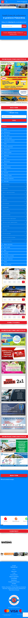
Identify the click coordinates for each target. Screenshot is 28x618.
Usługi (5, 261)
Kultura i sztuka (7, 152)
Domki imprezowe (5, 184)
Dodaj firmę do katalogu (13, 33)
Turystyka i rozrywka (9, 255)
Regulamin (14, 580)
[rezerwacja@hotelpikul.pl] (14, 317)
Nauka (5, 164)
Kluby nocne (4, 199)
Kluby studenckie (5, 203)
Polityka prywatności (14, 582)
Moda (5, 158)
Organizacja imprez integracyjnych (9, 218)
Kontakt (14, 583)
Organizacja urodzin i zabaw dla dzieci (9, 222)
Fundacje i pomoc (8, 138)
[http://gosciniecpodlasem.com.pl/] (9, 299)
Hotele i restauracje (8, 146)
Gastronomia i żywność (9, 140)
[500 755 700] (5, 282)
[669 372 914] (5, 299)
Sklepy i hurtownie (8, 244)
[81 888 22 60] (5, 317)
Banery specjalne (14, 576)
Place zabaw (4, 229)
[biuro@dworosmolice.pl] (14, 282)
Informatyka (7, 149)
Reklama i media (8, 175)
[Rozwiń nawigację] (2, 2)
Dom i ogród (6, 135)
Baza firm (14, 571)
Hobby (5, 143)
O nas (14, 573)
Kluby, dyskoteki (5, 207)
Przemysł (6, 172)
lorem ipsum (5, 518)
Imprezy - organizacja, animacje (8, 192)
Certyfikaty (14, 578)
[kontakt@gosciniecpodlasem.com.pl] (14, 299)
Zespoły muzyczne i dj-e (7, 241)
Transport (6, 253)
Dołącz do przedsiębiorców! (14, 22)
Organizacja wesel (5, 226)
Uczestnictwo (14, 574)
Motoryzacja (7, 161)
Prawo (5, 169)
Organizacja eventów (6, 214)
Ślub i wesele (7, 247)
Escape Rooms (5, 188)
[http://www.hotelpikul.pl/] (9, 317)
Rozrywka (6, 181)
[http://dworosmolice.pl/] (9, 282)
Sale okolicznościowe (6, 233)
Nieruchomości (7, 167)
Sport (5, 250)
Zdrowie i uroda (7, 264)
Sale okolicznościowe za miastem (8, 237)
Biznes (5, 129)
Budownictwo (7, 132)
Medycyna (6, 155)
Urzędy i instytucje (8, 258)
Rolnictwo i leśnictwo (9, 178)
